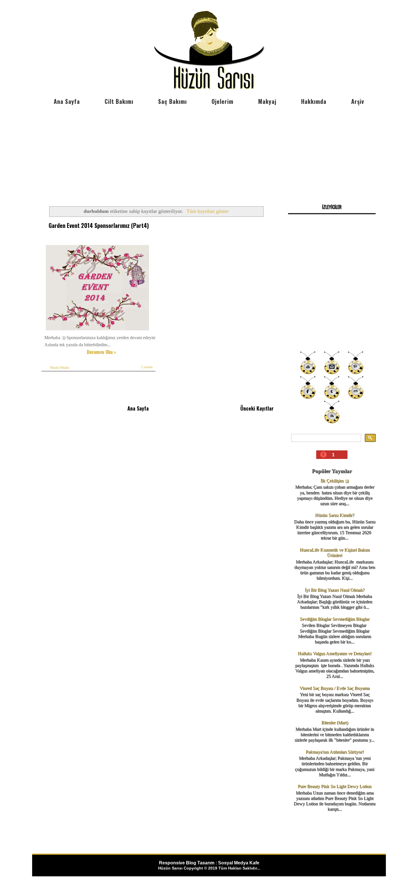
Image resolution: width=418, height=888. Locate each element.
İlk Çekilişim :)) (334, 480)
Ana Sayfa (67, 101)
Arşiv (357, 101)
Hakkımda (313, 101)
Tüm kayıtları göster (208, 211)
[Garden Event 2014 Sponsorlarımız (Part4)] (97, 330)
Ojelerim (222, 101)
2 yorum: (147, 367)
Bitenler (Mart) (334, 722)
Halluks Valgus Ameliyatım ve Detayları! (334, 653)
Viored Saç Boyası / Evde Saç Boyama (334, 688)
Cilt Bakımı (119, 101)
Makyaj (267, 101)
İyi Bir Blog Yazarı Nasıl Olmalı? (335, 590)
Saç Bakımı (172, 101)
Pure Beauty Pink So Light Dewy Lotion (334, 786)
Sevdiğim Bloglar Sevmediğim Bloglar (334, 619)
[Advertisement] (209, 151)
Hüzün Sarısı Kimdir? (334, 515)
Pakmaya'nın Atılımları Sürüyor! (335, 751)
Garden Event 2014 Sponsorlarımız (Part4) (99, 225)
